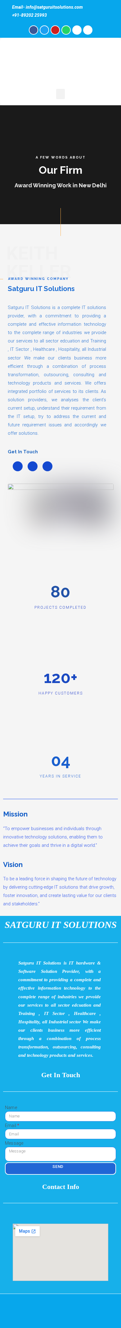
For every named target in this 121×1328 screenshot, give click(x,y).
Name (11, 1107)
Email (10, 1125)
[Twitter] (44, 30)
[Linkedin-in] (47, 466)
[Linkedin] (87, 30)
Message (14, 1143)
